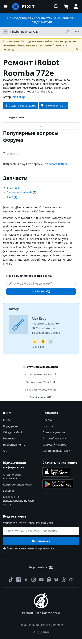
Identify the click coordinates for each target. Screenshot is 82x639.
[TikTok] (11, 579)
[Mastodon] (49, 579)
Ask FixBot (38, 291)
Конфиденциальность (17, 484)
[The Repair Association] (71, 579)
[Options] (5, 31)
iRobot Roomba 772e (25, 31)
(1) (14, 187)
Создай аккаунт (41, 22)
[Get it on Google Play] (58, 484)
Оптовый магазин (54, 438)
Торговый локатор (54, 444)
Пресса (47, 420)
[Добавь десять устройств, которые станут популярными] (35, 341)
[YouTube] (41, 579)
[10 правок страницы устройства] (51, 341)
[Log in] (76, 6)
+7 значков (38, 346)
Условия (8, 490)
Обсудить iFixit (12, 432)
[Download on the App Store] (56, 471)
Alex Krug (18, 97)
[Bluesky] (56, 580)
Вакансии (9, 438)
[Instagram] (33, 579)
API (5, 450)
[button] (56, 6)
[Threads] (63, 579)
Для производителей (56, 450)
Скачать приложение (60, 463)
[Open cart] (66, 6)
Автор (14, 309)
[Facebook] (18, 579)
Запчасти (15, 178)
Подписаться (41, 541)
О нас (6, 420)
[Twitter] (26, 579)
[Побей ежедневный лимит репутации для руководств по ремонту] (43, 341)
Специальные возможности (12, 476)
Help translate (38, 567)
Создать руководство (22, 105)
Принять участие (54, 432)
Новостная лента (14, 444)
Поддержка (10, 426)
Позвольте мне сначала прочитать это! (32, 548)
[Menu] (5, 6)
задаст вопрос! (58, 164)
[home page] (23, 6)
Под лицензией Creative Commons (41, 625)
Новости (48, 426)
